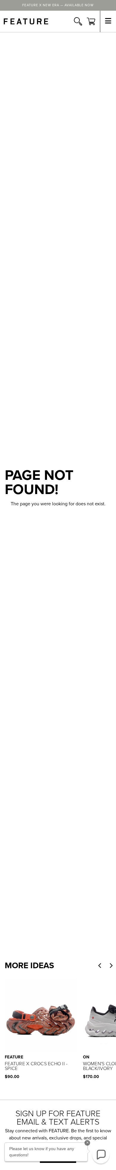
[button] (99, 965)
